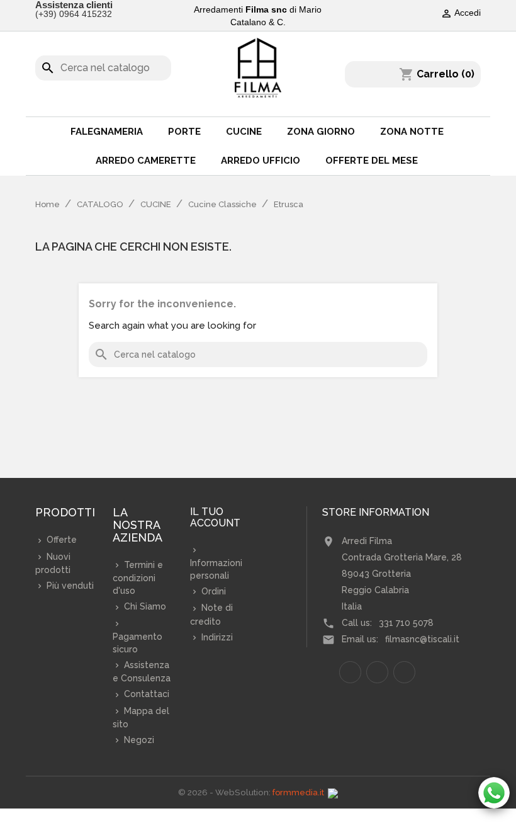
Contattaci (145, 694)
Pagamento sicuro (137, 643)
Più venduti (69, 586)
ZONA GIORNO (321, 131)
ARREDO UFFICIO (260, 160)
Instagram (404, 672)
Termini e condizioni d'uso (138, 578)
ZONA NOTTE (412, 131)
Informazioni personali (216, 569)
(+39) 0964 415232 (73, 14)
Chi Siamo (143, 606)
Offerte (60, 540)
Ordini (212, 591)
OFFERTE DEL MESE (371, 160)
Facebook (350, 672)
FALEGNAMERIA (106, 131)
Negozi (137, 740)
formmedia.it (298, 792)
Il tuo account (215, 517)
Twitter (377, 672)
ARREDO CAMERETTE (146, 160)
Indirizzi (216, 637)
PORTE (184, 131)
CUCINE (244, 131)
